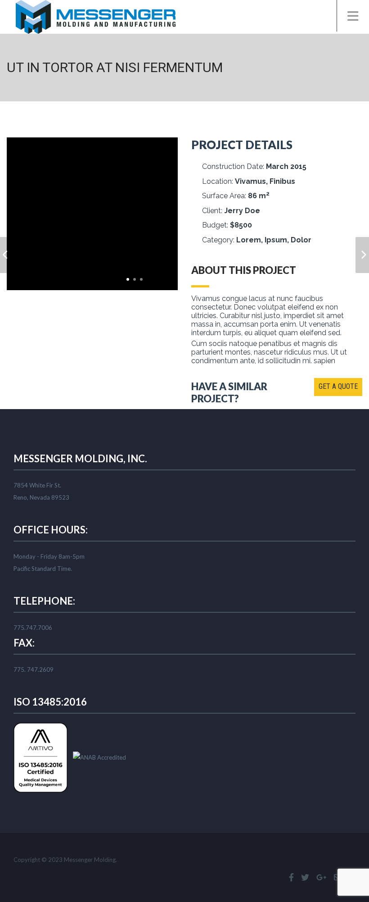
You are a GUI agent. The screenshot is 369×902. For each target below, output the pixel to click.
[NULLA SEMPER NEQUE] (7, 255)
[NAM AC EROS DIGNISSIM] (362, 255)
